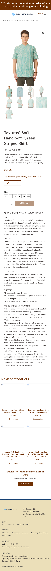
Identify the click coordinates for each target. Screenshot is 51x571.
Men (7, 20)
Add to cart (24, 203)
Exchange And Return (39, 533)
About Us (5, 533)
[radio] (6, 196)
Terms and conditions (20, 533)
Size (6, 192)
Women (11, 525)
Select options (13, 419)
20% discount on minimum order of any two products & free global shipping (25, 5)
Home (3, 20)
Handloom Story (23, 525)
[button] (43, 33)
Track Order (6, 536)
